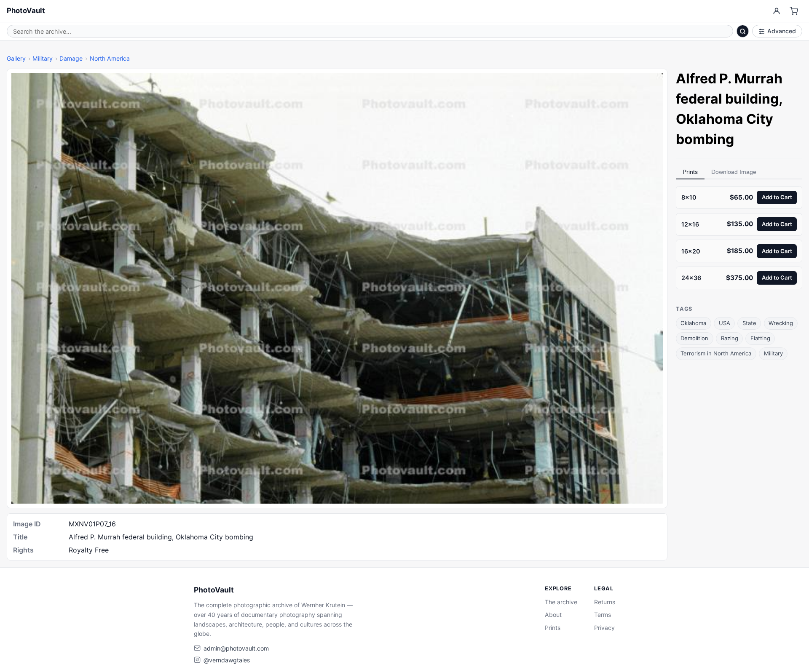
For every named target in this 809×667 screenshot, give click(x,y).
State (749, 323)
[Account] (776, 11)
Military (42, 58)
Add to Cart (777, 197)
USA (724, 323)
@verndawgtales (227, 660)
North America (110, 58)
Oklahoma (693, 323)
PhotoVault (26, 10)
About (553, 614)
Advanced (781, 31)
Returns (604, 602)
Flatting (760, 338)
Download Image (733, 171)
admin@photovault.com (236, 648)
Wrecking (781, 323)
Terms (602, 614)
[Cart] (794, 11)
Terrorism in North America (715, 353)
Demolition (694, 338)
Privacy (604, 627)
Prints (690, 171)
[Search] (743, 31)
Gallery (16, 58)
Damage (71, 58)
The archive (561, 602)
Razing (729, 338)
